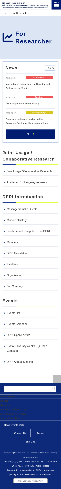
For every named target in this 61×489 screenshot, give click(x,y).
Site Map (30, 441)
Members (12, 242)
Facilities (12, 264)
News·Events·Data (14, 425)
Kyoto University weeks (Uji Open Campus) (27, 348)
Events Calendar (17, 324)
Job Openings (15, 286)
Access (40, 433)
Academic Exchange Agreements (27, 182)
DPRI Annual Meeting (20, 361)
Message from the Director (22, 209)
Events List (13, 313)
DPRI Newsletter (17, 253)
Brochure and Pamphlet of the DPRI (28, 231)
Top (4, 13)
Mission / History (17, 220)
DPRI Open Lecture (18, 335)
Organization (14, 275)
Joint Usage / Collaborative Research (29, 171)
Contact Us (20, 433)
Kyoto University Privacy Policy (30, 481)
